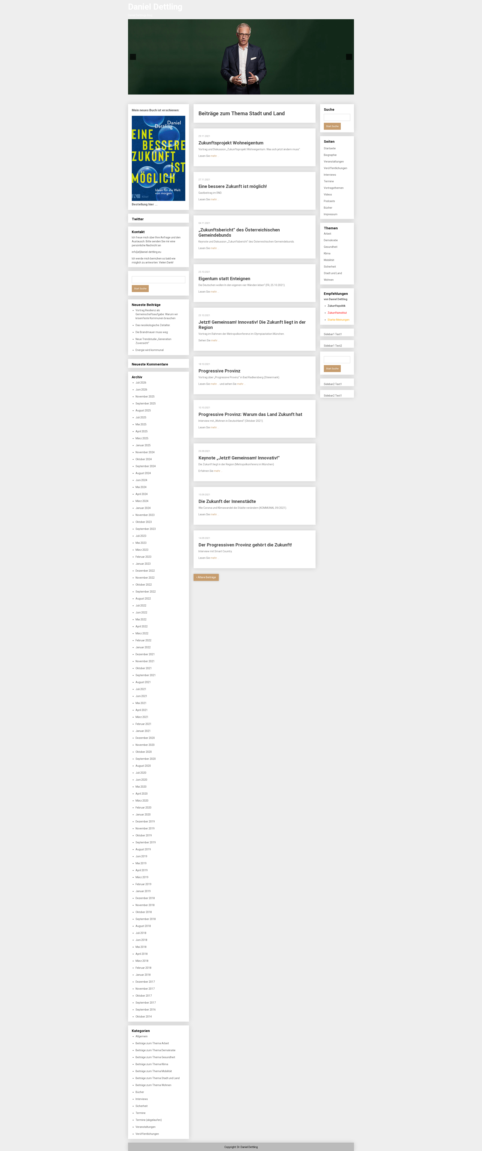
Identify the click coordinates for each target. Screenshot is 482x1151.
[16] (260, 91)
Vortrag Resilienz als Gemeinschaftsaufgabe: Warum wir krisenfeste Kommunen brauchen (157, 314)
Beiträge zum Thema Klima (152, 1064)
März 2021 (142, 717)
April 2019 (142, 870)
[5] (217, 91)
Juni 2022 (141, 612)
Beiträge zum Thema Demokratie (155, 1050)
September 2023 (146, 528)
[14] (253, 91)
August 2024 (143, 473)
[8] (229, 91)
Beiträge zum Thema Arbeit (152, 1043)
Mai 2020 (141, 786)
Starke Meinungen (338, 319)
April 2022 (142, 626)
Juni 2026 (141, 389)
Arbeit (327, 233)
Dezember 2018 (145, 898)
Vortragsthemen (334, 187)
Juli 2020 (141, 772)
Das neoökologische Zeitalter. (153, 325)
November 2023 (145, 514)
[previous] (133, 57)
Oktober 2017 (144, 995)
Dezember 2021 (145, 654)
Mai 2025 (141, 424)
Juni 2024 (141, 480)
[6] (221, 91)
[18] (268, 91)
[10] (237, 91)
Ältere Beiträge (206, 577)
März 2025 (142, 438)
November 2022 (145, 577)
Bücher (140, 1092)
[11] (241, 91)
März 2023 (142, 549)
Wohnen (329, 279)
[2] (205, 91)
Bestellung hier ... (145, 204)
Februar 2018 (143, 967)
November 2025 (145, 396)
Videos (328, 194)
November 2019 (145, 828)
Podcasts (329, 201)
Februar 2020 (143, 807)
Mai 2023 (141, 542)
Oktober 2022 (144, 584)
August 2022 (143, 598)
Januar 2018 (143, 974)
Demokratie (331, 240)
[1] (201, 91)
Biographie (330, 154)
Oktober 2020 (144, 751)
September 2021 (146, 675)
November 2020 (145, 744)
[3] (209, 91)
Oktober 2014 (144, 1016)
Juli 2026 (141, 382)
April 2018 (142, 953)
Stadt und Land (333, 273)
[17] (264, 91)
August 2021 (143, 682)
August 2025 (143, 410)
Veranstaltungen (146, 1126)
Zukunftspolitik (336, 305)
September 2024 (146, 466)
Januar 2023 (143, 563)
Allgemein (142, 1036)
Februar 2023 (143, 556)
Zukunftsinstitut (337, 312)
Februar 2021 (143, 723)
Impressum (330, 214)
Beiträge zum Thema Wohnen (153, 1085)
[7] (225, 91)
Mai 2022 (141, 619)
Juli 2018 (141, 932)
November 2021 (145, 661)
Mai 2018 (141, 946)
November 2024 (145, 452)
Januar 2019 (143, 891)
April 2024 (142, 494)
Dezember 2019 (145, 821)
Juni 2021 (141, 696)
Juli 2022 (141, 605)
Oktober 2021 (144, 668)
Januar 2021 (143, 730)
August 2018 (143, 926)
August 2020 (143, 765)
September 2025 (146, 403)
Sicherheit (142, 1106)
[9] (233, 91)
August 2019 (143, 849)
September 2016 (146, 1009)
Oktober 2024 (144, 459)
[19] (272, 91)
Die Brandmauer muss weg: (152, 332)
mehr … (214, 155)
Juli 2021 (141, 689)
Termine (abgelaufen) (149, 1119)
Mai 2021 (141, 703)
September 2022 (146, 591)
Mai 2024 (141, 487)
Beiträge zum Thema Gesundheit (155, 1057)
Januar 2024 (143, 508)
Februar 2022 (143, 640)
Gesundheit (330, 246)
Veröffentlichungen (147, 1133)
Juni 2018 (141, 939)
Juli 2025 (141, 417)
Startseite (330, 148)
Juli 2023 (141, 535)
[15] (256, 91)
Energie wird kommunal (150, 350)
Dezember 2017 (145, 981)
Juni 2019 (141, 856)
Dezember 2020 (145, 737)
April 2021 (142, 710)
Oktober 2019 (144, 835)
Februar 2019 (143, 884)
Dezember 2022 (145, 570)
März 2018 (142, 960)
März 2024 (142, 501)
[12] (245, 91)
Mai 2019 (141, 863)
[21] (280, 91)
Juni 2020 (141, 779)
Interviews (142, 1099)
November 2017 (145, 988)
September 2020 (146, 758)
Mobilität (329, 260)
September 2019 (146, 842)
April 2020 (142, 793)
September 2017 (146, 1002)
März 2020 (142, 800)
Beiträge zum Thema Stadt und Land (158, 1078)
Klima (327, 253)
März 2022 (142, 633)
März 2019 (142, 877)
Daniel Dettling (155, 7)
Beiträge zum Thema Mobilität (154, 1071)
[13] (249, 91)
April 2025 (142, 431)
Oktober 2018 (144, 912)
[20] (276, 91)
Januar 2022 (143, 647)
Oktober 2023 (144, 521)
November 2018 (145, 905)
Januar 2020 (143, 814)
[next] (349, 57)
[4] (213, 91)
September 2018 (146, 919)
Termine (141, 1112)
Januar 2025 (143, 445)
